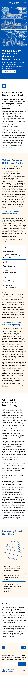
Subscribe (21, 664)
